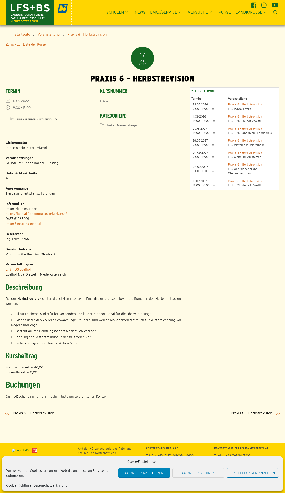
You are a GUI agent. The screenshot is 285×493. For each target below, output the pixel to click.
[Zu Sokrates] (35, 450)
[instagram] (264, 3)
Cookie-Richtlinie (19, 485)
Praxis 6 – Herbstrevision (33, 413)
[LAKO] (39, 12)
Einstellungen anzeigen (252, 473)
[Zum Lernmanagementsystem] (19, 450)
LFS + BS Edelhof (18, 269)
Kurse (225, 12)
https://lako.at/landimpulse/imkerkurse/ (36, 214)
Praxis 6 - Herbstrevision (245, 104)
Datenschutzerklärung (50, 485)
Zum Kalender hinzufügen (34, 119)
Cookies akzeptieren (144, 473)
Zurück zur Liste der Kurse (26, 44)
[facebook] (254, 3)
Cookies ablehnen (198, 473)
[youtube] (274, 3)
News (140, 12)
